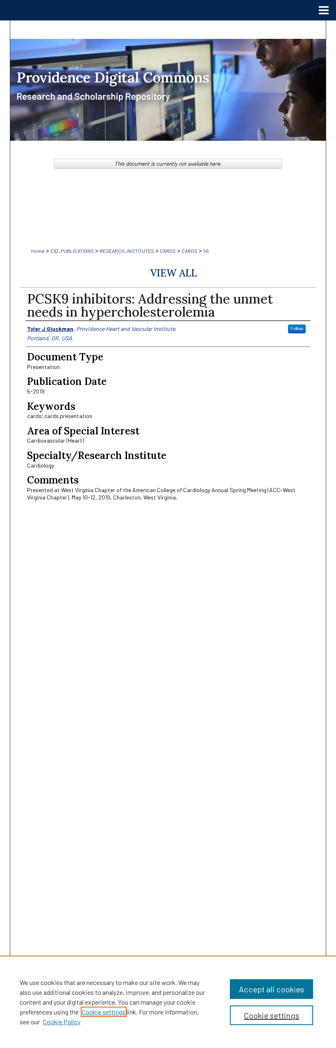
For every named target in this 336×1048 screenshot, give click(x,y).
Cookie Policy (61, 1022)
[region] (168, 1002)
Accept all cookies (271, 989)
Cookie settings (103, 1012)
